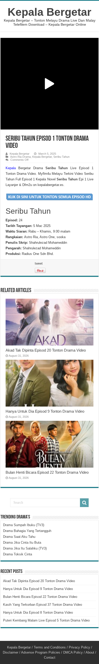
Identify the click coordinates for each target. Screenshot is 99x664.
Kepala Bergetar (49, 12)
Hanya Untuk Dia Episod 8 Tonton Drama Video (38, 612)
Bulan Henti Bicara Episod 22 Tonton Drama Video (47, 472)
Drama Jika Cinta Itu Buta (22, 542)
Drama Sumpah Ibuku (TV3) (23, 525)
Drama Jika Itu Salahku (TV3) (25, 548)
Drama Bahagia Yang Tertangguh (27, 531)
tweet (39, 263)
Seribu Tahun (61, 156)
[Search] (84, 502)
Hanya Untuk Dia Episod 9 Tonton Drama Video (45, 411)
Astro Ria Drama (20, 156)
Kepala (11, 168)
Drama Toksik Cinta (17, 554)
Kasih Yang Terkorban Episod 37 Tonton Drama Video (42, 605)
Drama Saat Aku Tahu (19, 537)
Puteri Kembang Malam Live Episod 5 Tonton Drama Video (46, 620)
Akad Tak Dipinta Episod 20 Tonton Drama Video (46, 350)
